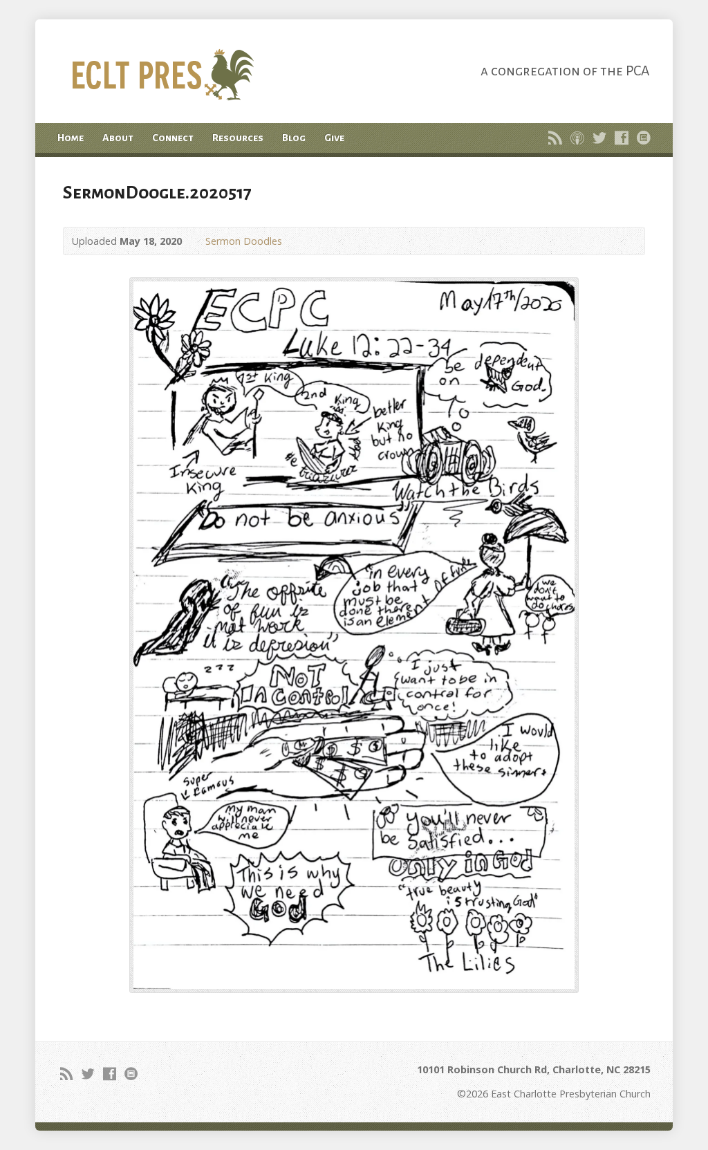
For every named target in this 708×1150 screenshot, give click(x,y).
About (117, 137)
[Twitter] (599, 138)
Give (334, 137)
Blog (294, 137)
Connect (173, 137)
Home (70, 137)
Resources (237, 137)
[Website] (644, 138)
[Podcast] (577, 138)
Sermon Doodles (243, 241)
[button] (354, 635)
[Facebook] (621, 138)
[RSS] (555, 138)
